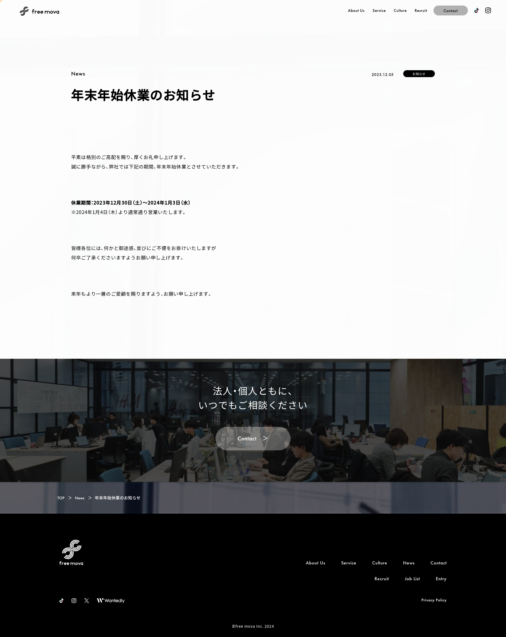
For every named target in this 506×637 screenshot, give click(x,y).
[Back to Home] (71, 552)
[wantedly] (111, 600)
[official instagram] (488, 10)
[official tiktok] (61, 600)
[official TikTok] (476, 10)
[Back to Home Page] (39, 11)
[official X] (86, 600)
